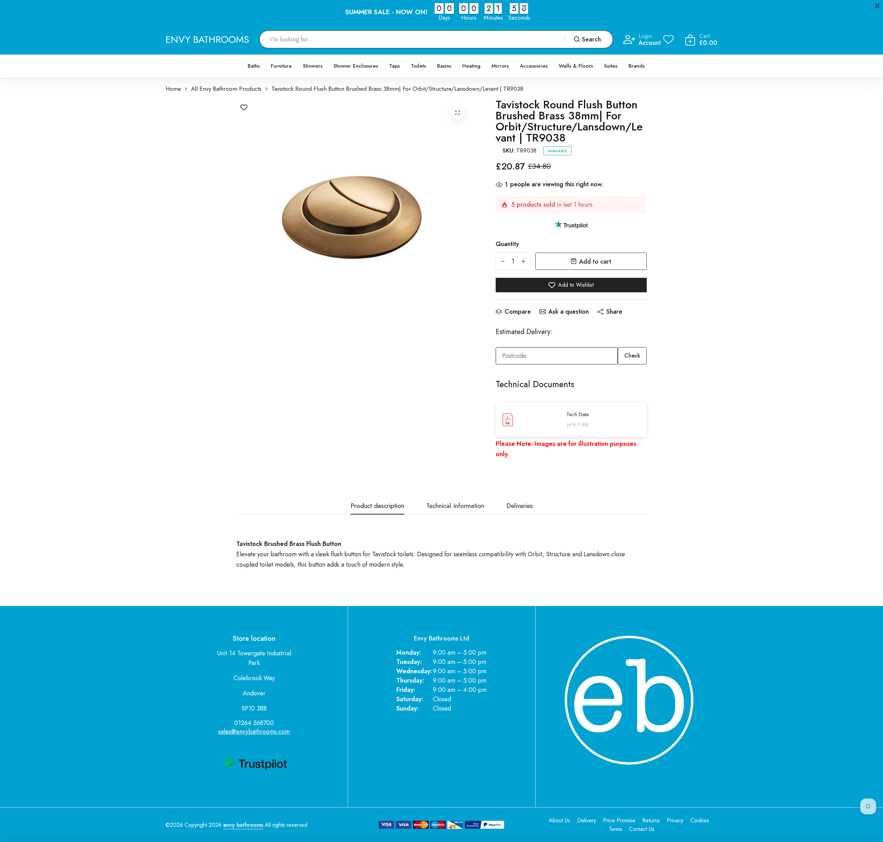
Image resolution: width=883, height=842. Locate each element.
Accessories (534, 66)
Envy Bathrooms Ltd (441, 638)
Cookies (699, 820)
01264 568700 (254, 722)
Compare (518, 311)
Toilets (418, 66)
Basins (444, 66)
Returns (651, 820)
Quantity (507, 243)
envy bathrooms (243, 825)
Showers (313, 66)
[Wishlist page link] (668, 39)
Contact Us (641, 829)
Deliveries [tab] (519, 506)
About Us (559, 820)
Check (632, 356)
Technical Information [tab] (455, 506)
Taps (394, 66)
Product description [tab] (377, 506)
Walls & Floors (576, 66)
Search (591, 39)
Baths (254, 66)
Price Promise (619, 820)
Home (173, 89)
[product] (458, 113)
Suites (610, 66)
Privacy (675, 820)
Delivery (586, 820)
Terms (615, 829)
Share (614, 311)
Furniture (281, 66)
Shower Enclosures (356, 66)
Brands (636, 66)
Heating (471, 66)
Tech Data (577, 414)
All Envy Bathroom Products (226, 89)
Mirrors (500, 66)
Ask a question (568, 311)
